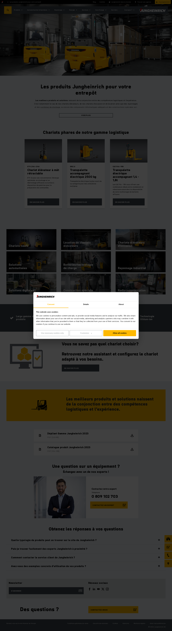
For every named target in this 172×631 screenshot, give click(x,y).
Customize (84, 333)
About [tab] (121, 304)
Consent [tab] (50, 304)
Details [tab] (86, 304)
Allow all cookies (120, 333)
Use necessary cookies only (52, 333)
